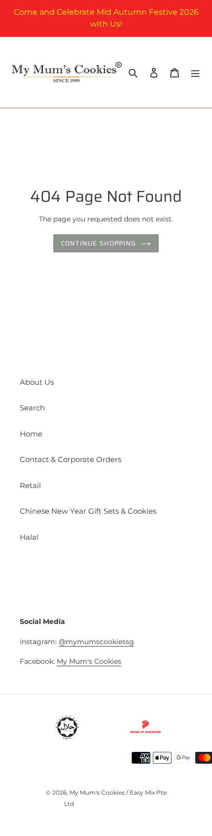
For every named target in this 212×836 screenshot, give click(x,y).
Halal (29, 537)
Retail (30, 485)
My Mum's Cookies (89, 661)
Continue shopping (98, 243)
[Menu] (195, 72)
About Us (37, 382)
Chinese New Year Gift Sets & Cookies (88, 511)
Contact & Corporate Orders (70, 459)
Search (32, 407)
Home (31, 433)
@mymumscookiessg (96, 641)
